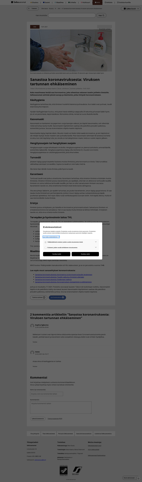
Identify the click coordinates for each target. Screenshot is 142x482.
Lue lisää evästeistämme (50, 237)
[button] (95, 242)
